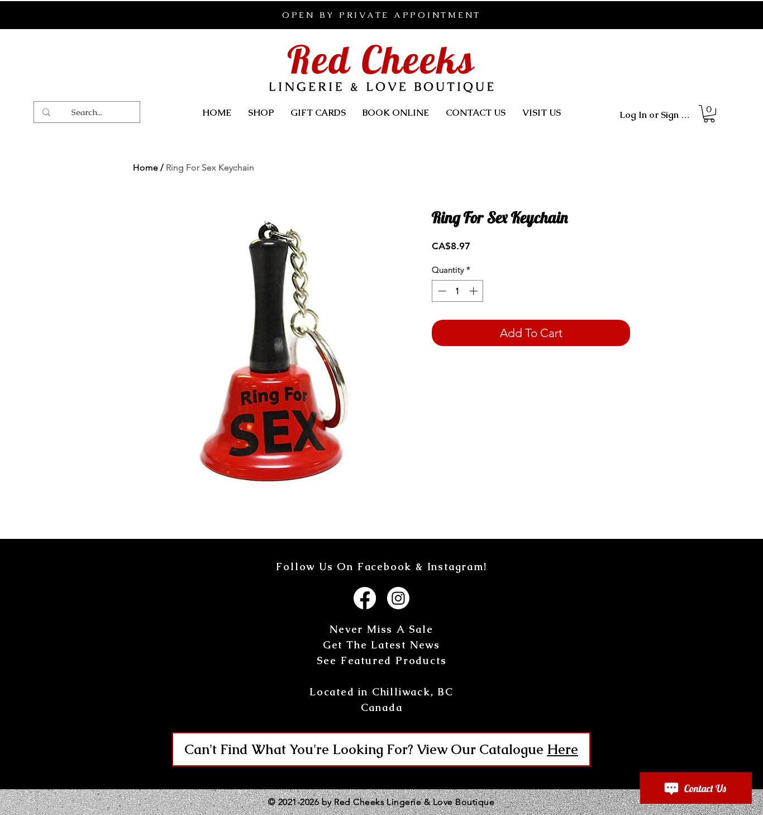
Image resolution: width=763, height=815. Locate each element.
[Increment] (474, 291)
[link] (709, 113)
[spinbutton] (458, 291)
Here (562, 749)
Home (145, 167)
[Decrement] (441, 291)
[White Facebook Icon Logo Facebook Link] (365, 598)
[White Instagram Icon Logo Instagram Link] (398, 598)
